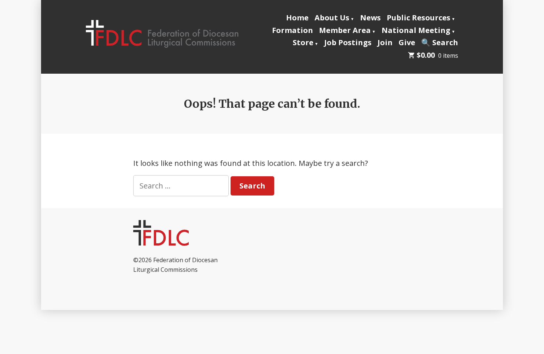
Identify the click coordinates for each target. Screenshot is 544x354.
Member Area (345, 30)
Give (407, 42)
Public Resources (418, 18)
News (370, 18)
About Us (332, 18)
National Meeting (416, 30)
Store (303, 42)
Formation (292, 30)
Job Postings (348, 42)
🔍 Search (439, 42)
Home (297, 18)
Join (385, 42)
